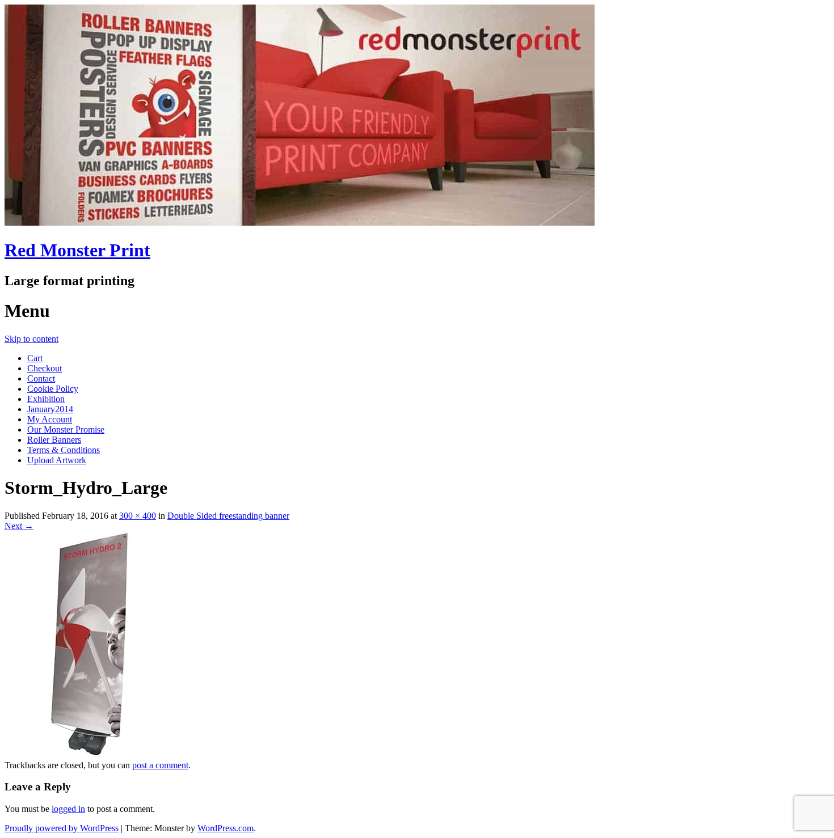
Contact (41, 378)
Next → (19, 526)
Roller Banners (54, 440)
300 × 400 (137, 515)
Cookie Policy (52, 388)
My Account (49, 419)
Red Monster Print (77, 250)
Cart (35, 358)
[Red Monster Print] (300, 222)
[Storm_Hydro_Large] (90, 755)
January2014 (50, 409)
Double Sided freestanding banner (228, 515)
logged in (68, 809)
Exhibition (46, 399)
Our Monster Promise (65, 429)
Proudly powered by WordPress (62, 828)
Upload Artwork (56, 460)
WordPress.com (225, 828)
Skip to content (31, 339)
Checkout (44, 368)
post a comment (160, 765)
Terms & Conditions (63, 450)
